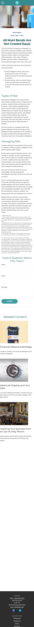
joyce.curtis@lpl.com (17, 607)
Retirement (17, 618)
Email (3, 276)
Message (4, 287)
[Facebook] (13, 610)
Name (3, 264)
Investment (17, 621)
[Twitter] (17, 610)
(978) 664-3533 (19, 598)
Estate (17, 623)
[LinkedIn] (20, 610)
